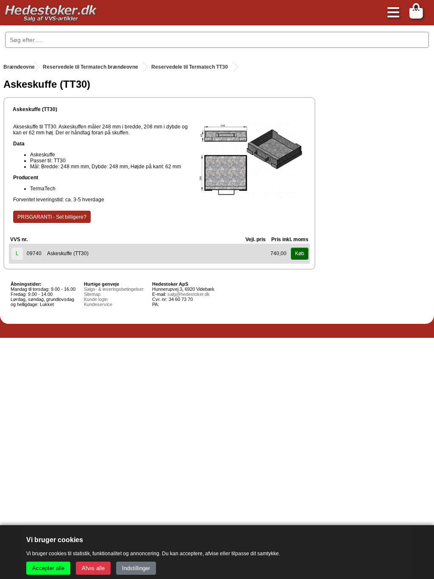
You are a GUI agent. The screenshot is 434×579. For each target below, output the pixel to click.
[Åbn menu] (391, 13)
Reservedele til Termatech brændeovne (90, 67)
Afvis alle (93, 568)
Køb (299, 253)
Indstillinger (136, 568)
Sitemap (92, 294)
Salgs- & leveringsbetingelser (114, 289)
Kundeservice (98, 304)
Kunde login (96, 299)
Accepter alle (48, 568)
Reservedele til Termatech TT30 (189, 67)
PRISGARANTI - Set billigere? (51, 217)
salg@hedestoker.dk (188, 294)
